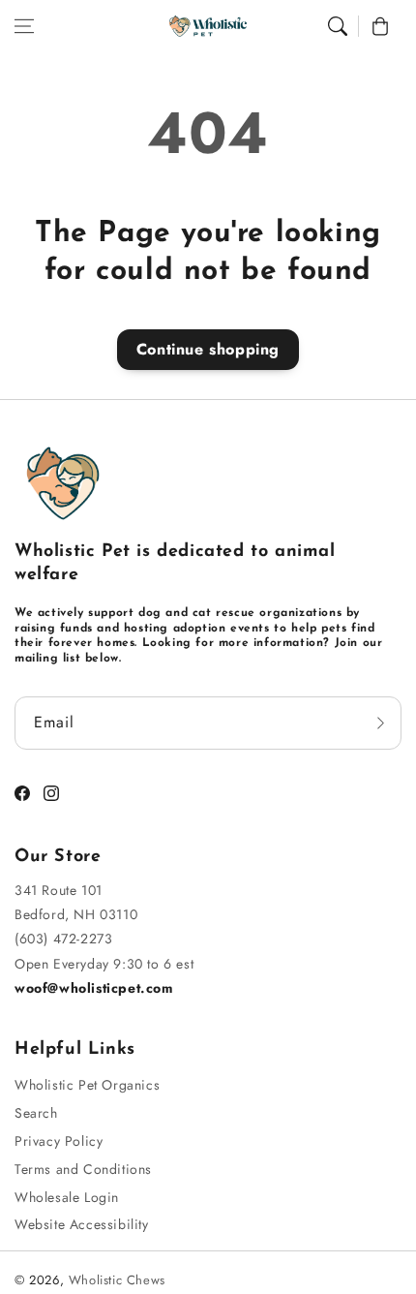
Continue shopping (208, 349)
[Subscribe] (380, 723)
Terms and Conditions (83, 1169)
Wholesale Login (67, 1197)
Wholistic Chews (117, 1280)
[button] (24, 26)
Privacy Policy (59, 1141)
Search (36, 1113)
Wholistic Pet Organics (87, 1084)
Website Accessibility (82, 1224)
